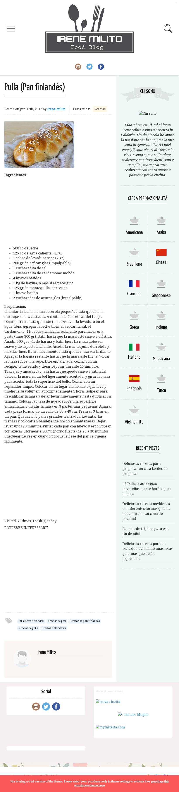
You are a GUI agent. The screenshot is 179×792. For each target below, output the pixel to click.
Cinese (161, 262)
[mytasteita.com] (110, 727)
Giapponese (161, 295)
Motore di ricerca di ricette (109, 691)
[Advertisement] (58, 211)
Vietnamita (134, 422)
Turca (161, 390)
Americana (134, 232)
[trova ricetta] (108, 702)
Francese (134, 293)
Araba (161, 232)
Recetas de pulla (28, 628)
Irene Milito (56, 109)
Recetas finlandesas (54, 628)
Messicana (161, 358)
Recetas (100, 109)
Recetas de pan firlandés (85, 621)
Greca (134, 327)
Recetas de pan (57, 621)
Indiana (161, 327)
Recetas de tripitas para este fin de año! (146, 531)
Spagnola (134, 388)
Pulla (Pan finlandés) (31, 621)
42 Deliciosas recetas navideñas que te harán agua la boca (146, 489)
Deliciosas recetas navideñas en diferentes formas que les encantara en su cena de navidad (146, 511)
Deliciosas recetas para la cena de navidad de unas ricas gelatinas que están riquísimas (147, 551)
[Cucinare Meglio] (133, 714)
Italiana (134, 357)
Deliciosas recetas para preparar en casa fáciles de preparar (145, 469)
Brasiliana (134, 264)
